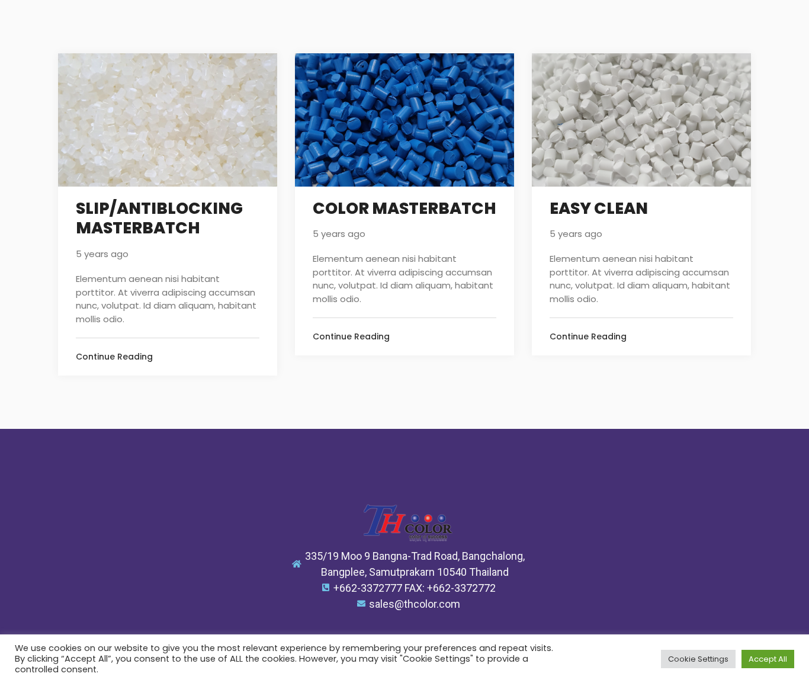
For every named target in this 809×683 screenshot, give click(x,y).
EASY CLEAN (599, 208)
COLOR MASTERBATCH (404, 208)
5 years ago (102, 254)
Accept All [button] (768, 659)
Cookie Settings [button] (698, 659)
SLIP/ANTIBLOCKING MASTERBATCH (159, 218)
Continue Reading (114, 357)
